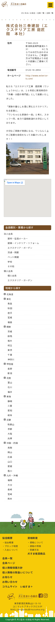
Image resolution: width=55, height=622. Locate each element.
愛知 (10, 410)
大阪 (10, 433)
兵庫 (10, 438)
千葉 (10, 354)
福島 (10, 322)
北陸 (9, 378)
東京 (10, 350)
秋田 (10, 308)
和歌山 (11, 424)
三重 (10, 405)
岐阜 (10, 415)
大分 (10, 484)
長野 (10, 368)
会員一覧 (7, 558)
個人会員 (8, 271)
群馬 (10, 336)
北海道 (10, 294)
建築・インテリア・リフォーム (23, 243)
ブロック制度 (11, 546)
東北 (9, 299)
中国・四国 (12, 443)
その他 (11, 266)
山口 (10, 461)
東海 (9, 396)
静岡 (10, 401)
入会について (11, 549)
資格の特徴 (35, 546)
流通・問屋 (13, 252)
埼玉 (10, 345)
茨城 (10, 331)
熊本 (10, 498)
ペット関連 (13, 257)
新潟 (10, 373)
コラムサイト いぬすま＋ (17, 586)
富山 (10, 382)
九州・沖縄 (12, 475)
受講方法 (34, 549)
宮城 (10, 317)
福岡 (10, 480)
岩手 (10, 313)
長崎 (10, 489)
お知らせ (7, 577)
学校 (10, 261)
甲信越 (10, 364)
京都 (10, 429)
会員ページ (8, 563)
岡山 (10, 452)
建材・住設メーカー (18, 238)
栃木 (10, 340)
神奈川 (11, 359)
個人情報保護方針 (12, 567)
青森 (10, 303)
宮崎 (10, 494)
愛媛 (10, 466)
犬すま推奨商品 (36, 553)
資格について (36, 542)
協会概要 (9, 542)
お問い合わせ (10, 582)
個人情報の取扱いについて (17, 572)
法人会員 (8, 233)
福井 (10, 392)
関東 (9, 326)
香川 (10, 470)
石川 (10, 387)
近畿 (9, 419)
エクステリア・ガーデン (20, 247)
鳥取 (10, 447)
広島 (10, 457)
